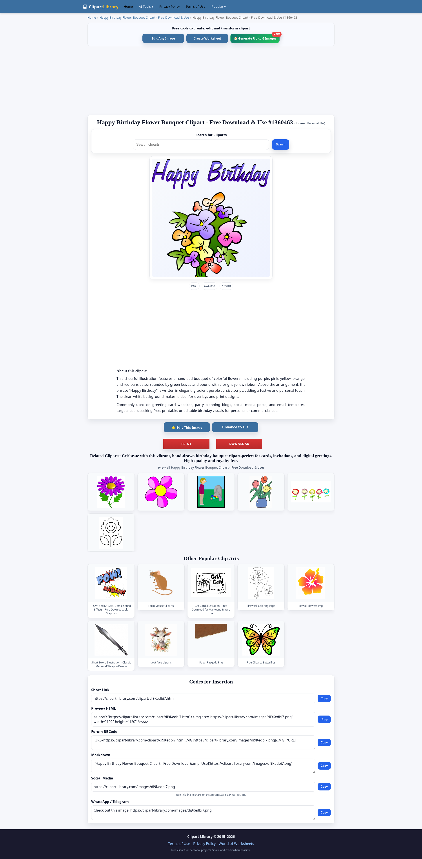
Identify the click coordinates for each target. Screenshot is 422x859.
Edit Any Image (163, 38)
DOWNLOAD (239, 443)
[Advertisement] (211, 80)
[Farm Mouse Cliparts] (161, 583)
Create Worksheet (207, 38)
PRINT (186, 444)
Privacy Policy (169, 6)
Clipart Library (200, 836)
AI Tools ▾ (146, 6)
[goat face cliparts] (161, 640)
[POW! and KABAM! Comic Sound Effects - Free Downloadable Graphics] (111, 583)
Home (128, 6)
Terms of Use (195, 6)
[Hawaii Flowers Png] (311, 583)
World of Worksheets (236, 843)
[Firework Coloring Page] (261, 583)
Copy (324, 698)
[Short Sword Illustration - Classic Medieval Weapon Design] (111, 640)
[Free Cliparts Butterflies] (261, 640)
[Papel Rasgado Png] (211, 640)
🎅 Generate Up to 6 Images (257, 37)
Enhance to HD (235, 427)
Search (280, 144)
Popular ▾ (218, 6)
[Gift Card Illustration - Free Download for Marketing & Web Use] (211, 583)
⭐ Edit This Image (186, 427)
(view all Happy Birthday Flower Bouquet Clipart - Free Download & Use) (211, 467)
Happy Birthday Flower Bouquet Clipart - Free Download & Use (144, 17)
